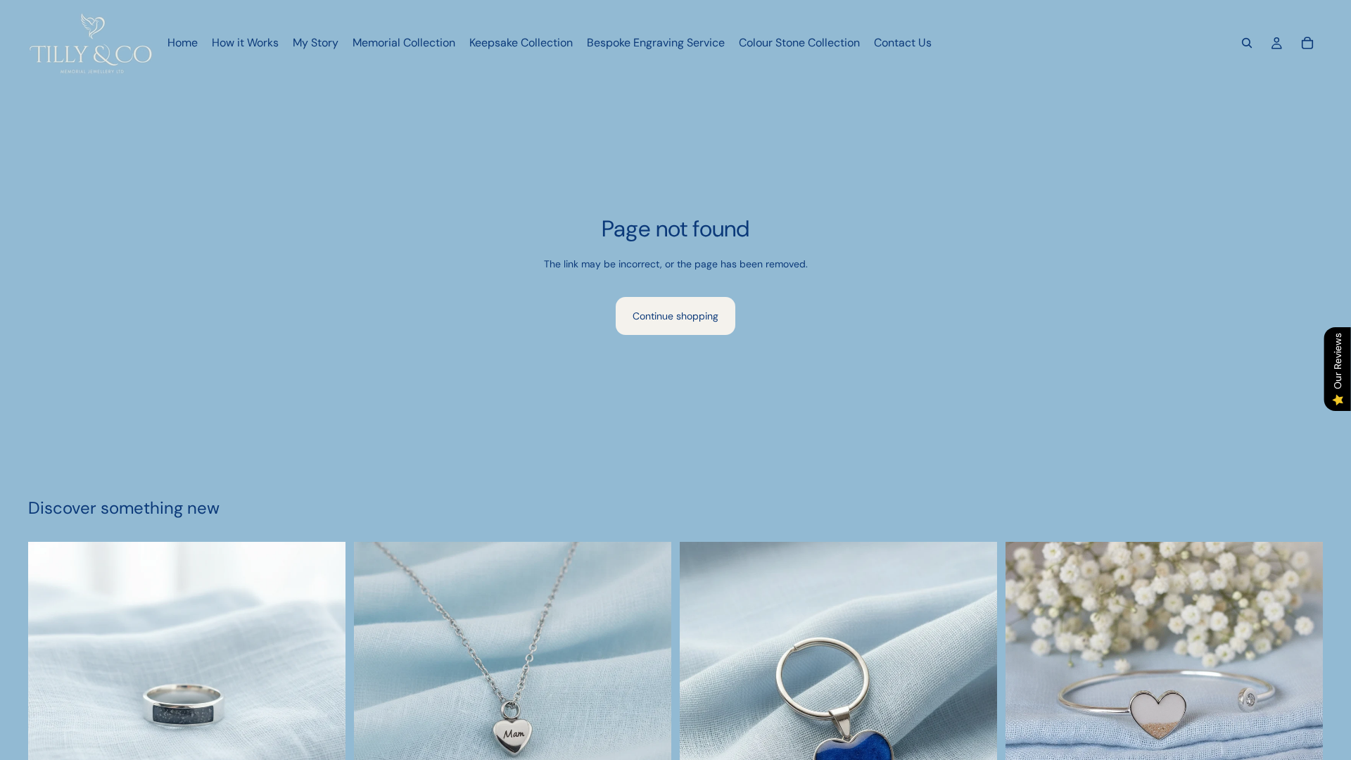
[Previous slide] (49, 700)
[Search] (1246, 42)
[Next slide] (324, 700)
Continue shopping (675, 316)
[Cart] (1307, 42)
